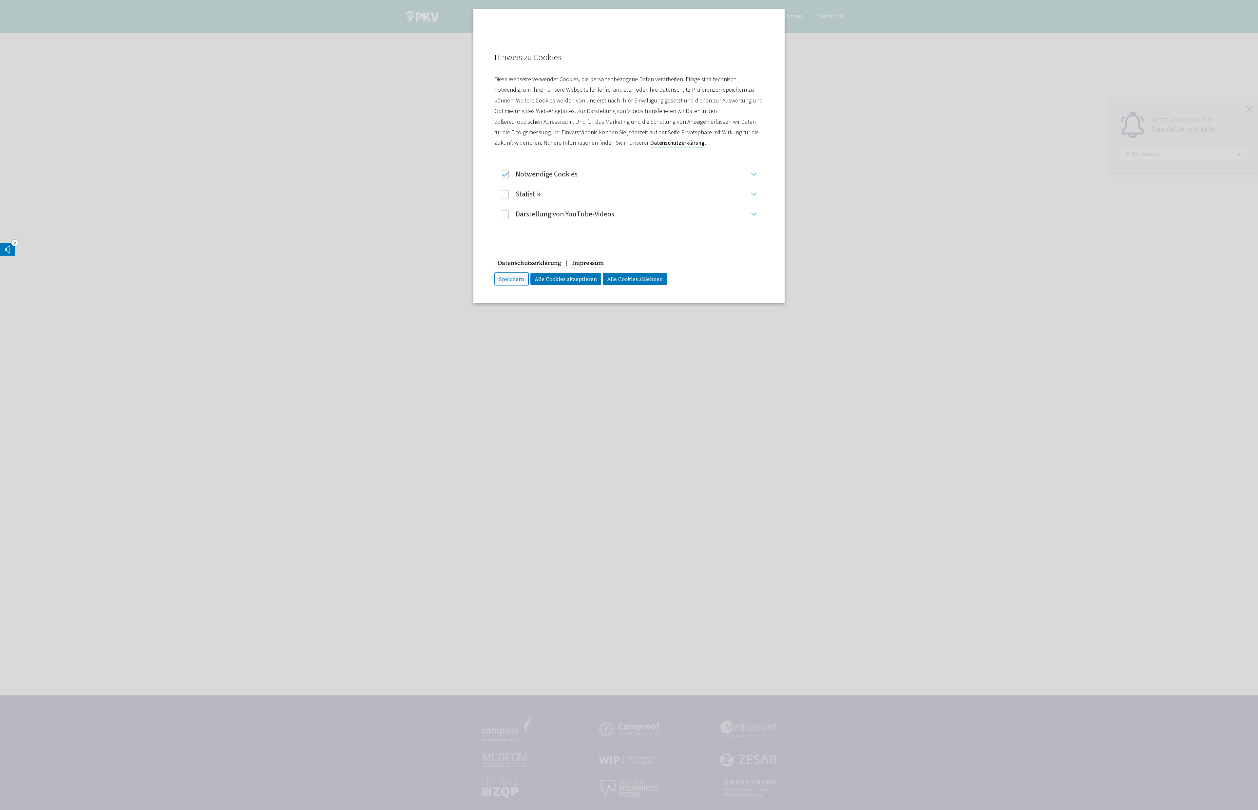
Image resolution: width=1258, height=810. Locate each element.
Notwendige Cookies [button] (547, 174)
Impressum (588, 263)
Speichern (511, 279)
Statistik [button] (528, 194)
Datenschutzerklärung (677, 143)
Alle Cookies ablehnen (635, 279)
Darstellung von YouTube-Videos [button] (565, 214)
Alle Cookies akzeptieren (566, 279)
